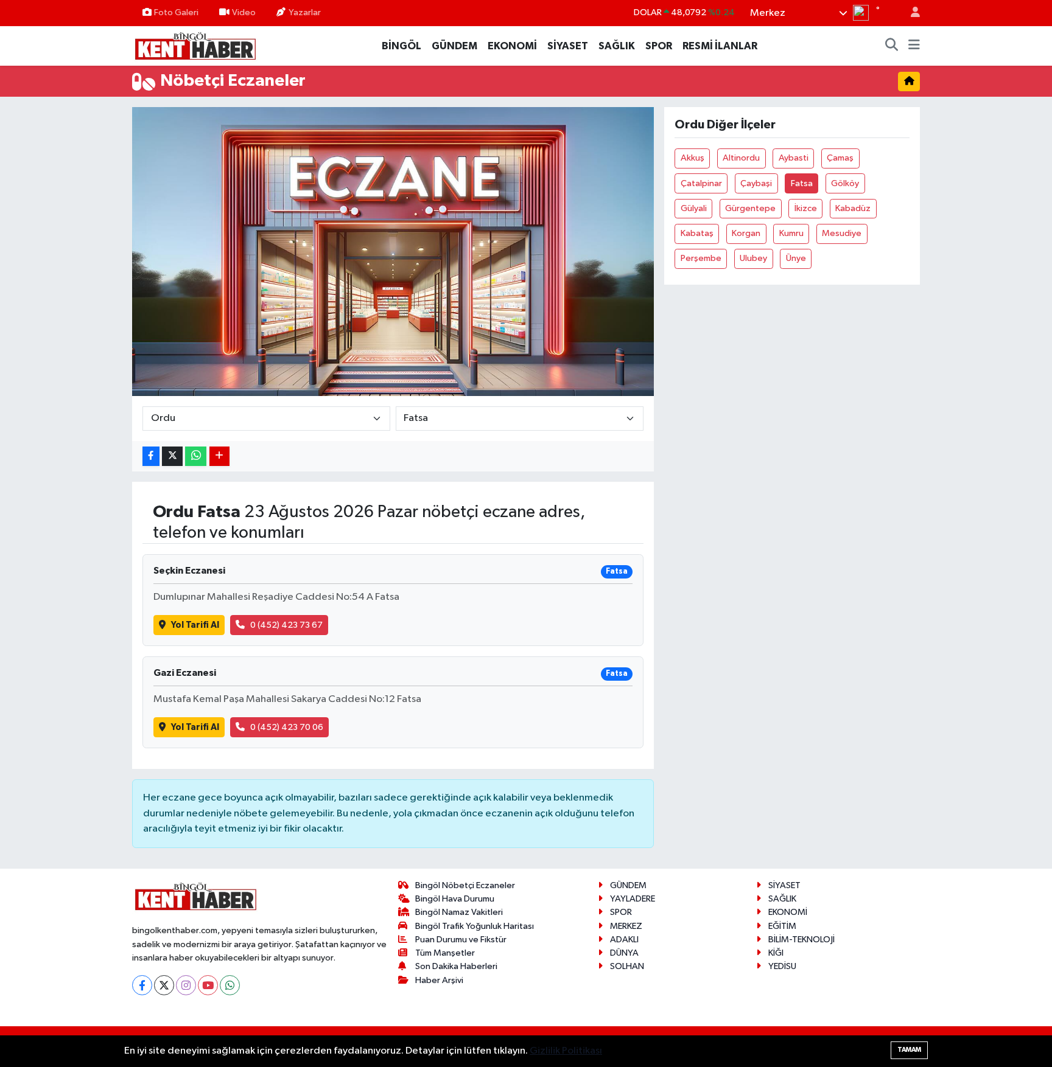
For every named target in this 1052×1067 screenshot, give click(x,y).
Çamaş (840, 157)
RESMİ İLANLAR (719, 46)
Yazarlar (305, 12)
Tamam (909, 1049)
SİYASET (567, 46)
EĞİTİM (782, 926)
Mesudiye (841, 233)
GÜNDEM (454, 46)
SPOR (658, 46)
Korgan (746, 233)
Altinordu (741, 157)
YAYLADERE (632, 898)
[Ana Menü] (914, 46)
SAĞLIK (616, 46)
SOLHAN (627, 966)
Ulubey (753, 258)
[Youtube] (208, 985)
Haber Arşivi (439, 980)
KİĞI (776, 953)
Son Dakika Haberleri (456, 966)
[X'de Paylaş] (172, 457)
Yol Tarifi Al (195, 625)
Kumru (791, 233)
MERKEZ (626, 926)
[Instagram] (186, 985)
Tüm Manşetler (445, 953)
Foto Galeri (176, 12)
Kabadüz (853, 208)
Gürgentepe (750, 208)
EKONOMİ (512, 46)
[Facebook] (142, 985)
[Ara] (891, 46)
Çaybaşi (756, 183)
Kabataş (697, 233)
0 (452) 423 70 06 (286, 727)
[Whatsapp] (230, 985)
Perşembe (701, 258)
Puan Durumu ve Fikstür (461, 939)
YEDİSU (782, 966)
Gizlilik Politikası (566, 1051)
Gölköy (845, 183)
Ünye (796, 258)
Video (244, 12)
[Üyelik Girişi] (910, 13)
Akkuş (692, 157)
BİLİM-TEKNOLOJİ (801, 939)
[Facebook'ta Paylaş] (151, 457)
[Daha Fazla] (219, 457)
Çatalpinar (701, 183)
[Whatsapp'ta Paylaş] (195, 457)
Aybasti (793, 157)
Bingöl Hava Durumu (454, 898)
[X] (164, 985)
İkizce (805, 208)
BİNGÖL (401, 46)
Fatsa (802, 183)
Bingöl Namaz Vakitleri (459, 912)
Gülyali (694, 208)
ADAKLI (624, 939)
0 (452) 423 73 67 (286, 625)
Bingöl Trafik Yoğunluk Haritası (474, 926)
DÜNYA (624, 953)
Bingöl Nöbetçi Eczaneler (465, 885)
